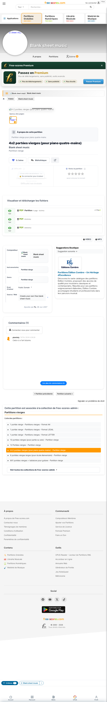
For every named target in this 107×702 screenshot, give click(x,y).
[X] (57, 599)
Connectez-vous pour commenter (25, 330)
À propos (37, 56)
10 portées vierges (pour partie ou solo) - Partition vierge (33, 440)
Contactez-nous (11, 522)
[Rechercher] (91, 7)
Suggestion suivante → (67, 251)
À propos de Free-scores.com (16, 518)
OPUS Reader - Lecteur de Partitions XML (73, 555)
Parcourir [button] (32, 700)
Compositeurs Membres (65, 518)
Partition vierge (27, 270)
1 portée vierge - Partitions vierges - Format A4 (29, 424)
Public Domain (25, 287)
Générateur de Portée (64, 567)
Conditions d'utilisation (13, 531)
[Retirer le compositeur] (41, 683)
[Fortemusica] (44, 626)
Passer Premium (93, 81)
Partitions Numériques (16, 563)
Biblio (53, 700)
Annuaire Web (61, 563)
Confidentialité (10, 535)
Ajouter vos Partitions (64, 522)
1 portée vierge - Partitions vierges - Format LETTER (31, 435)
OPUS (75, 700)
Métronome (60, 576)
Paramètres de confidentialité (16, 539)
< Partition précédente (43, 394)
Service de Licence (63, 527)
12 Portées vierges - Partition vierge (24, 445)
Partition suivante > (65, 394)
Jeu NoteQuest (61, 572)
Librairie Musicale (14, 559)
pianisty (16, 337)
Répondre (18, 344)
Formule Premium (62, 531)
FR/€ (103, 2)
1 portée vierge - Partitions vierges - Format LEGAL (31, 429)
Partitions (53, 56)
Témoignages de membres (15, 527)
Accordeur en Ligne (63, 559)
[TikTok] (64, 599)
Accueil (10, 700)
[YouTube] (50, 599)
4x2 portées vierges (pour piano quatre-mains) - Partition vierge (37, 450)
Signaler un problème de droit (91, 401)
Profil (96, 700)
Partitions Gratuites (15, 555)
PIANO (11, 99)
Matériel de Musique (16, 567)
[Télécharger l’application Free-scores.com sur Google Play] (53, 609)
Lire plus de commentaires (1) (53, 383)
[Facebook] (43, 599)
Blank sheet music (25, 99)
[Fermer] (102, 65)
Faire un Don (60, 535)
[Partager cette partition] (55, 160)
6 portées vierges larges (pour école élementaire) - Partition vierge (37, 455)
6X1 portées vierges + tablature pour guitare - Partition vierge (35, 460)
